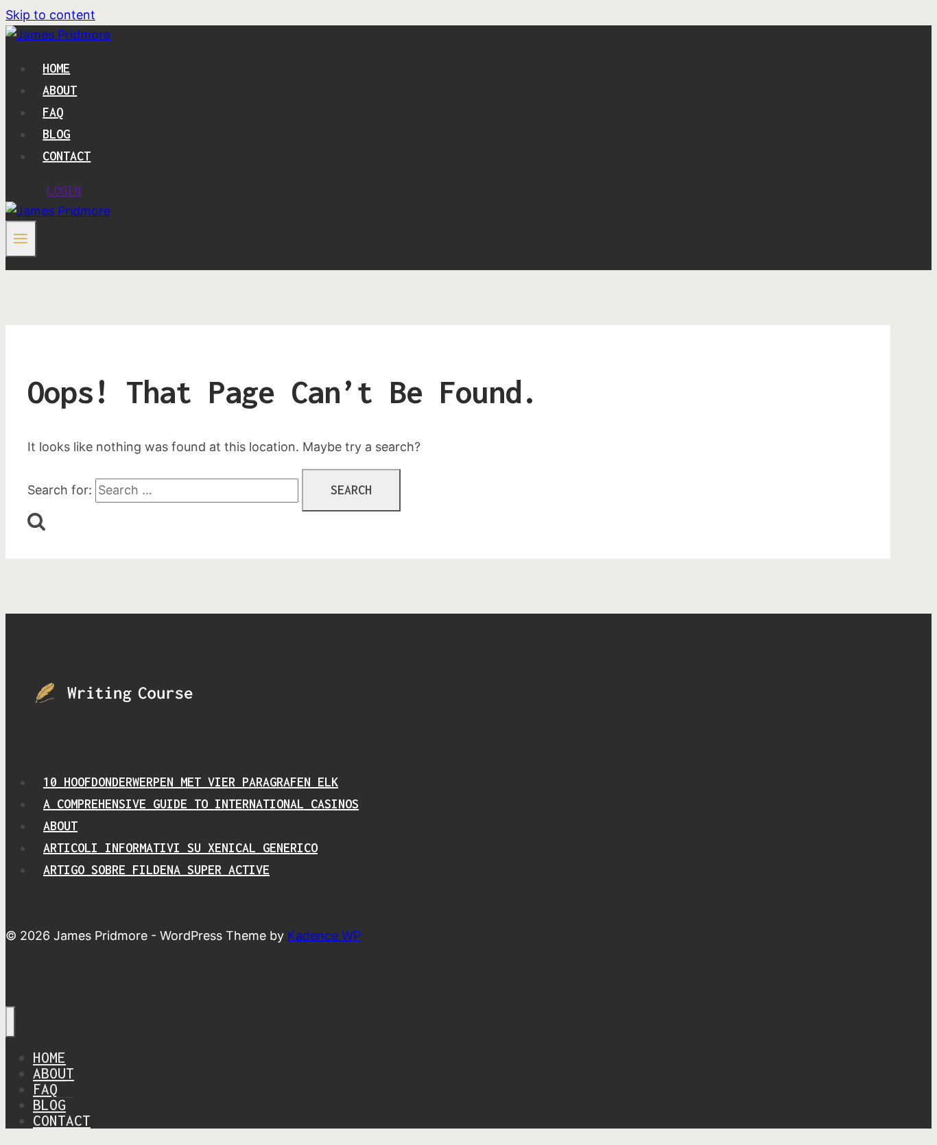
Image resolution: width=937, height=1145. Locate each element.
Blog (56, 134)
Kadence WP (324, 935)
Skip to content (50, 15)
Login (64, 190)
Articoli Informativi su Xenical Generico (180, 848)
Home (56, 68)
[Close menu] (10, 1022)
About (60, 90)
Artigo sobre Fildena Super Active (156, 870)
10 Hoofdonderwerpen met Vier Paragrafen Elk (190, 782)
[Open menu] (20, 238)
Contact (67, 156)
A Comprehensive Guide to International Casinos (201, 804)
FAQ (53, 112)
